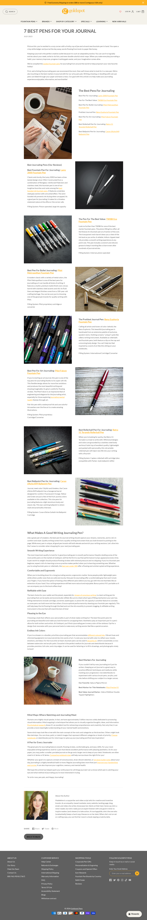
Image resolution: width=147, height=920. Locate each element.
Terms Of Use (46, 887)
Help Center (46, 862)
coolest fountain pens (51, 64)
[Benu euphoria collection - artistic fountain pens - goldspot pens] (48, 340)
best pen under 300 (69, 566)
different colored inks (96, 635)
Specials (85, 21)
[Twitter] (114, 880)
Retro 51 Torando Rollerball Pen (98, 431)
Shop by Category (65, 21)
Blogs (43, 895)
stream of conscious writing (85, 595)
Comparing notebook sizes (60, 755)
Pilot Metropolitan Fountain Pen (44, 271)
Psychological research (36, 725)
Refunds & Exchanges (49, 865)
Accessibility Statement (50, 891)
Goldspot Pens (77, 908)
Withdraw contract (48, 898)
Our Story (11, 865)
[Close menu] (143, 2)
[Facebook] (110, 880)
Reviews (78, 884)
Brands (46, 21)
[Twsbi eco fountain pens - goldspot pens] (48, 239)
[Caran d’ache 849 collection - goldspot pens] (99, 502)
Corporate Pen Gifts (83, 862)
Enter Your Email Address (118, 869)
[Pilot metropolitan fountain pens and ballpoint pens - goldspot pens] (99, 289)
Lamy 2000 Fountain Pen (108, 95)
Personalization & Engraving (86, 865)
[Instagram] (122, 880)
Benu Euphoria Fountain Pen (107, 112)
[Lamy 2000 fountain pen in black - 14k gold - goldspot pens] (99, 185)
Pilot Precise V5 (112, 687)
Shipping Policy (47, 869)
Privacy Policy (46, 884)
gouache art (92, 641)
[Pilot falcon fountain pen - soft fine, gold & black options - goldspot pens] (99, 391)
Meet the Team (13, 869)
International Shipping (50, 873)
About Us (11, 862)
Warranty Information (50, 876)
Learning (101, 21)
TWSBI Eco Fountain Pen (107, 100)
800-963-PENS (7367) (16, 876)
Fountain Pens (28, 21)
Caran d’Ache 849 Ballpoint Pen (46, 482)
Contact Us (11, 873)
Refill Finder (80, 880)
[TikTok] (126, 880)
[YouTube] (130, 880)
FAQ (43, 880)
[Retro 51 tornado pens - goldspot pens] (48, 450)
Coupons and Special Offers (86, 869)
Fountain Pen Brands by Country (88, 876)
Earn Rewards (80, 873)
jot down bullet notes (102, 760)
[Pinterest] (118, 880)
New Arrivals (119, 21)
